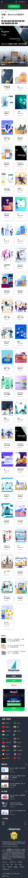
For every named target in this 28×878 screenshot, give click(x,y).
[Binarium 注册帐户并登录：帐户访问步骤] (21, 153)
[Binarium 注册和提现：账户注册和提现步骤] (7, 204)
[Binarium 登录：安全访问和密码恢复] (7, 357)
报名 (8, 864)
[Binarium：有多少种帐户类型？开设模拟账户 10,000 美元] (7, 434)
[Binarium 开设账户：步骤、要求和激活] (7, 332)
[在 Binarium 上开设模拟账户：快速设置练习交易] (21, 204)
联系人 (20, 864)
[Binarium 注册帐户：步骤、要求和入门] (7, 102)
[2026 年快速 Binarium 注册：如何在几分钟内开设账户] (7, 561)
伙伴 (16, 864)
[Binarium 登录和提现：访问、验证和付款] (21, 280)
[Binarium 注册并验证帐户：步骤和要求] (21, 434)
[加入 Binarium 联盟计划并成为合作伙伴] (21, 408)
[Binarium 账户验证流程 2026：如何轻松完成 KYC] (7, 587)
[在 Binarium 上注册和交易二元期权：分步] (21, 536)
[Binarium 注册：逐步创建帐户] (7, 306)
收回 (13, 20)
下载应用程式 (7, 23)
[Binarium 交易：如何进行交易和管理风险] (7, 127)
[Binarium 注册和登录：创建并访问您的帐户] (7, 510)
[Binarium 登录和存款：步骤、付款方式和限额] (21, 127)
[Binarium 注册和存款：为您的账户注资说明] (21, 485)
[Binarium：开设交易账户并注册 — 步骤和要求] (7, 178)
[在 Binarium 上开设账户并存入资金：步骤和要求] (21, 76)
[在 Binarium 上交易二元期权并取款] (21, 229)
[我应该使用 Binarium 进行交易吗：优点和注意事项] (21, 459)
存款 (19, 20)
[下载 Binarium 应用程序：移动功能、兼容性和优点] (21, 102)
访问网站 (14, 676)
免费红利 (14, 685)
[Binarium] (13, 671)
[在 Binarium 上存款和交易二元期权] (7, 229)
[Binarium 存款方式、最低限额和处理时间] (21, 357)
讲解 (16, 23)
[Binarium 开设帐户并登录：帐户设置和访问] (7, 536)
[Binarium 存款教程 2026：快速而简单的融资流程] (21, 587)
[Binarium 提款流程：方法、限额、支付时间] (21, 383)
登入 (4, 864)
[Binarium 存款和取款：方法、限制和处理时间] (7, 153)
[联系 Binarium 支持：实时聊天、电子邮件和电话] (7, 408)
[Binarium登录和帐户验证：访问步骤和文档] (7, 280)
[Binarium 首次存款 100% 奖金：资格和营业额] (3, 646)
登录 (16, 20)
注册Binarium (14, 6)
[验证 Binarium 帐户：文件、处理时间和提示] (21, 332)
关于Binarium (12, 862)
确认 (13, 23)
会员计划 (20, 862)
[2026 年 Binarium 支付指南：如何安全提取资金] (7, 612)
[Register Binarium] (14, 698)
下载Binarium (6, 869)
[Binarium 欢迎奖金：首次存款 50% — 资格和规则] (3, 652)
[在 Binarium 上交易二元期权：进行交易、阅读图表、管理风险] (7, 459)
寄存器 (9, 20)
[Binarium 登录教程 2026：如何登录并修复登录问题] (21, 561)
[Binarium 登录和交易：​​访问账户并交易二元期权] (21, 255)
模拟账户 (16, 867)
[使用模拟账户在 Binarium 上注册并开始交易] (7, 255)
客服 (23, 20)
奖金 (5, 20)
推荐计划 (22, 867)
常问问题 (10, 867)
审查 (3, 23)
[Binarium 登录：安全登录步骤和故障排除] (21, 306)
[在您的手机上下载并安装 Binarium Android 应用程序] (7, 76)
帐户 (12, 864)
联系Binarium (5, 876)
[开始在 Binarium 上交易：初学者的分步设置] (21, 178)
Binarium (5, 862)
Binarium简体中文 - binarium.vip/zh (11, 873)
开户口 (13, 680)
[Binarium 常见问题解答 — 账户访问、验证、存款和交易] (7, 383)
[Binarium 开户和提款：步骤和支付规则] (21, 510)
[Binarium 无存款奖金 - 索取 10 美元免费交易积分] (3, 640)
